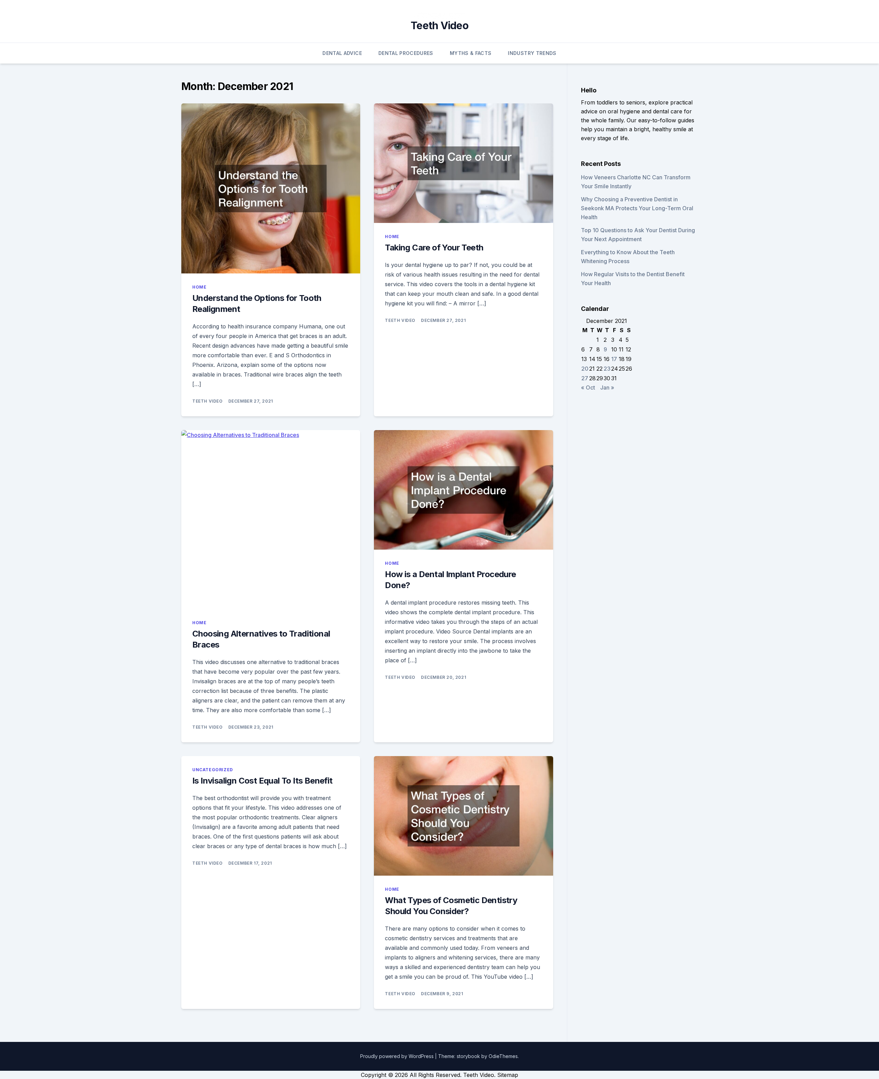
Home (199, 287)
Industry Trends (532, 53)
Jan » (607, 387)
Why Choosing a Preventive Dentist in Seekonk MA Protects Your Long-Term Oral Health (637, 208)
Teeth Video (439, 25)
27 (584, 378)
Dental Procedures (405, 53)
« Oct (588, 387)
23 (607, 368)
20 (585, 368)
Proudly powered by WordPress (397, 1056)
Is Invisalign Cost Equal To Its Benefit (262, 781)
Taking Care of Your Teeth (434, 247)
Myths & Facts (471, 53)
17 (614, 359)
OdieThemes (503, 1056)
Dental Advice (342, 53)
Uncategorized (212, 769)
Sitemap (507, 1074)
